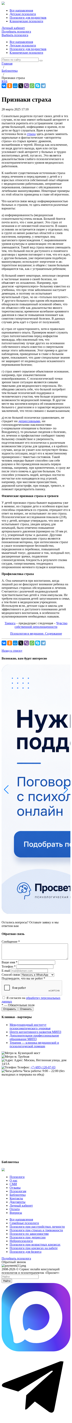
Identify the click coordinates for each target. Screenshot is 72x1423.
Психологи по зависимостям (29, 1233)
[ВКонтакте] (4, 85)
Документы (17, 1202)
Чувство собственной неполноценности (41, 625)
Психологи (17, 1177)
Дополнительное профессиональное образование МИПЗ (34, 1037)
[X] (20, 85)
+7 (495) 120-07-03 (42, 1067)
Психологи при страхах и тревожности (36, 1230)
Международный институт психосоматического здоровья (30, 1026)
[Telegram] (43, 85)
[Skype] (37, 85)
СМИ (13, 1184)
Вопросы (16, 1212)
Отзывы (15, 1187)
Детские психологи (23, 45)
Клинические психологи (26, 52)
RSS (4, 81)
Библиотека (18, 1194)
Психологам (18, 1191)
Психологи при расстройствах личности (37, 1226)
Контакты (16, 1198)
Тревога (10, 623)
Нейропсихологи (21, 1241)
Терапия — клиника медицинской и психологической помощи (34, 1044)
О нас (13, 1180)
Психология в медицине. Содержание (36, 633)
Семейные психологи (24, 1223)
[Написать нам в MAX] (36, 1350)
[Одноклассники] (9, 85)
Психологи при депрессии (28, 1237)
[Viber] (26, 85)
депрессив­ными (29, 421)
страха (31, 134)
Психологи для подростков (28, 49)
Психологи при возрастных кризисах (35, 1244)
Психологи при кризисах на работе (34, 1248)
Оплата (15, 1209)
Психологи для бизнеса (25, 1251)
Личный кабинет (13, 28)
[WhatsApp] (32, 85)
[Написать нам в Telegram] (36, 1419)
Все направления (21, 42)
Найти (6, 1280)
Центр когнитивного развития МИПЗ (35, 1032)
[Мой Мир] (15, 85)
